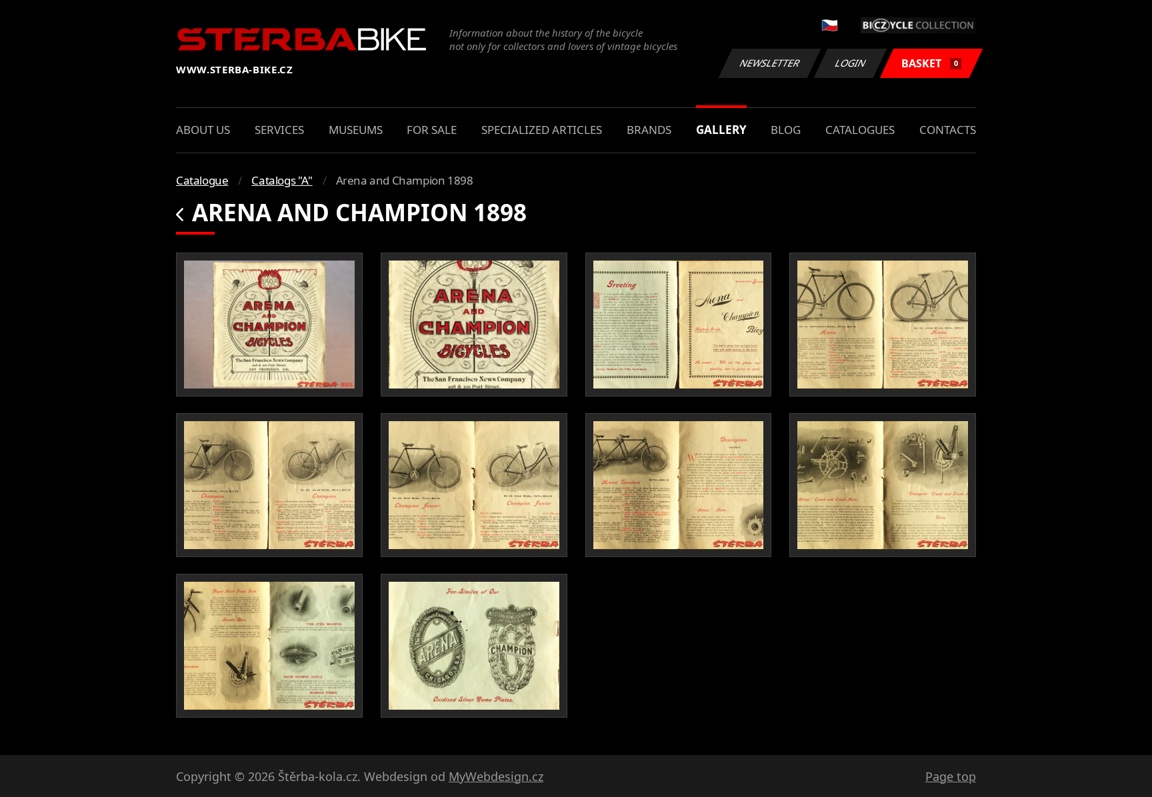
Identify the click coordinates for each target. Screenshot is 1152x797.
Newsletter (770, 63)
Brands (649, 129)
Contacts (947, 129)
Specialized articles (541, 129)
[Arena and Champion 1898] (269, 325)
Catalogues (860, 129)
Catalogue (202, 180)
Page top (950, 776)
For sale (432, 129)
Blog (786, 129)
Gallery (721, 129)
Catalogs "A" (281, 180)
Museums (356, 129)
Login (851, 63)
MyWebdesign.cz (496, 776)
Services (279, 129)
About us (203, 129)
